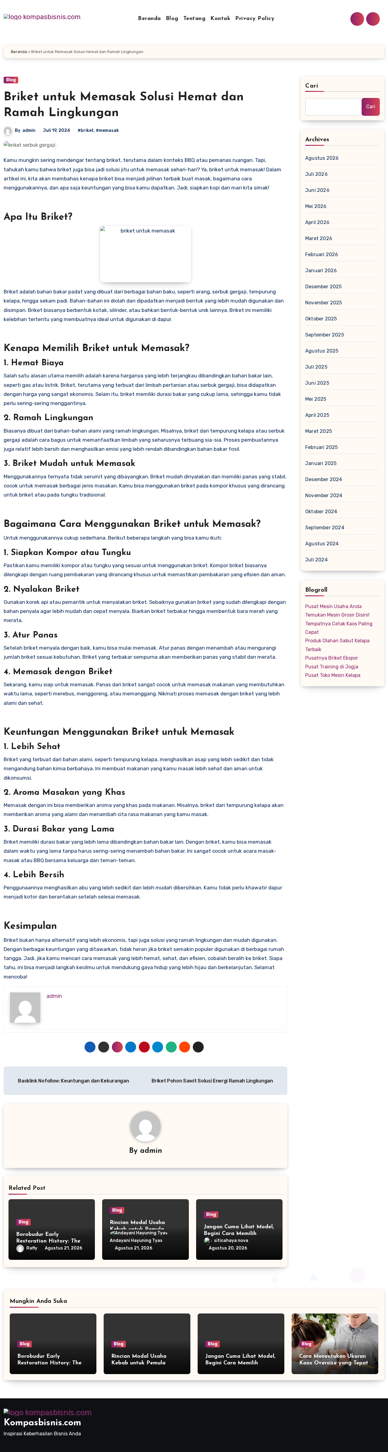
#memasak (107, 130)
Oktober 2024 (321, 511)
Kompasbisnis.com (42, 1423)
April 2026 (317, 222)
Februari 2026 (321, 254)
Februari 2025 (321, 447)
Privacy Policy (254, 19)
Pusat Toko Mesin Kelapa (332, 675)
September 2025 (324, 335)
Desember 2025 (323, 286)
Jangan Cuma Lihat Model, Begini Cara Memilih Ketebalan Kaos (239, 1233)
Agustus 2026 (322, 158)
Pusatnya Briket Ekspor (331, 658)
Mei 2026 (316, 206)
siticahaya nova (231, 1240)
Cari (311, 86)
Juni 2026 (317, 190)
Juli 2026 (316, 174)
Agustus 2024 (322, 544)
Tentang (194, 19)
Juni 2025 (317, 383)
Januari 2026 (321, 270)
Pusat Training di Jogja (331, 667)
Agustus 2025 (321, 351)
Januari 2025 (320, 463)
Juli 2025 (316, 367)
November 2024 (324, 495)
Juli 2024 (316, 560)
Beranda (149, 19)
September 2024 (324, 527)
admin (28, 130)
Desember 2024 (323, 479)
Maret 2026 (318, 238)
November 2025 (323, 303)
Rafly (31, 1248)
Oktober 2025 (321, 319)
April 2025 (317, 415)
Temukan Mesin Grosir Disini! (337, 615)
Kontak (220, 19)
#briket (86, 130)
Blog (172, 19)
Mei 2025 (315, 399)
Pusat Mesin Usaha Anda (333, 606)
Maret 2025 (318, 431)
